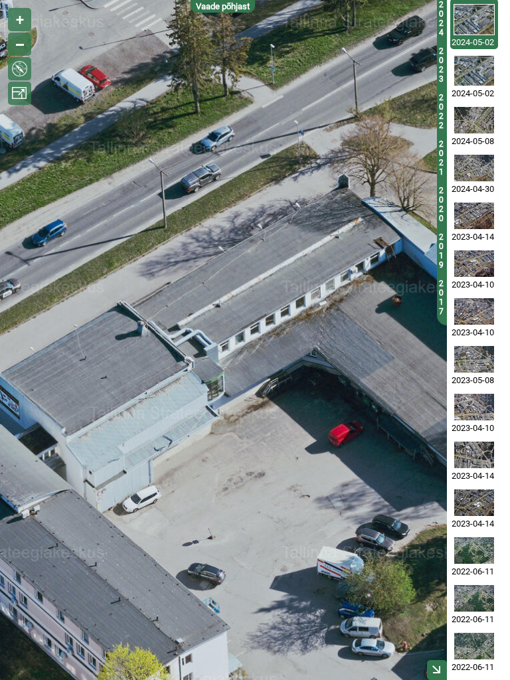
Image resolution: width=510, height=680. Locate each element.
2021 (441, 158)
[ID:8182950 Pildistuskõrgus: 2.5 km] (474, 168)
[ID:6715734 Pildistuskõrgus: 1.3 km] (474, 311)
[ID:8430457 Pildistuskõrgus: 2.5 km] (474, 120)
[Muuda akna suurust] (19, 93)
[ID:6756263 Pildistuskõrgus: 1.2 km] (474, 264)
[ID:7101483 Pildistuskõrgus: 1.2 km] (474, 359)
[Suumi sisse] (19, 19)
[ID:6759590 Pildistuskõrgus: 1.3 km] (474, 503)
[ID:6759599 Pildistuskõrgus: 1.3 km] (474, 216)
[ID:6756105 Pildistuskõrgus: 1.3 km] (474, 407)
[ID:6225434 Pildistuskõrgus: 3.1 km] (474, 598)
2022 (441, 111)
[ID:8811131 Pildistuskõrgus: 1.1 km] (474, 19)
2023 (441, 65)
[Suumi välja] (19, 44)
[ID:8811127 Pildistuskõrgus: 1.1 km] (474, 70)
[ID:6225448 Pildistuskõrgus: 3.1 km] (474, 550)
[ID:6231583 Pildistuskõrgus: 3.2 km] (474, 646)
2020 (441, 204)
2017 (441, 297)
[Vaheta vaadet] (19, 68)
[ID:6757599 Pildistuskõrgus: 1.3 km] (474, 455)
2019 (441, 251)
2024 (441, 18)
